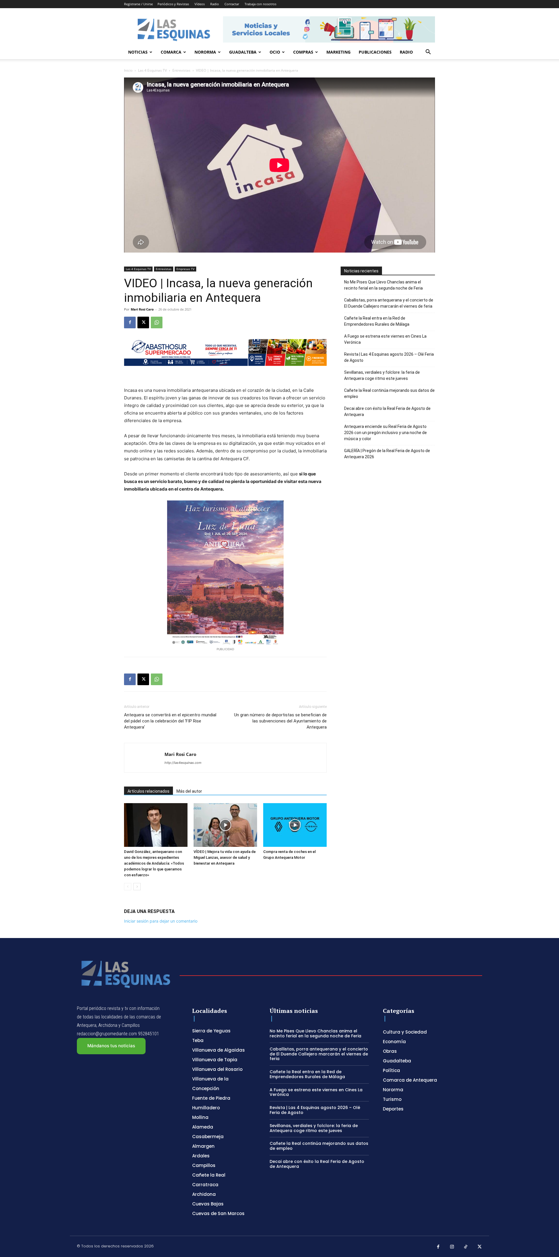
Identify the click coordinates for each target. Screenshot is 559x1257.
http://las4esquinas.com (182, 763)
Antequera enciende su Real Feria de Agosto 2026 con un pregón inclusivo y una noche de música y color (385, 432)
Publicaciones (375, 52)
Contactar (231, 4)
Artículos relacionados (148, 791)
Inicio (128, 70)
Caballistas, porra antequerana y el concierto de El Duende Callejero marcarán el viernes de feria (388, 303)
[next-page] (137, 886)
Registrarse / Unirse (138, 4)
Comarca (171, 52)
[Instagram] (452, 1247)
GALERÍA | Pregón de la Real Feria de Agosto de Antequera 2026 (387, 453)
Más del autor (189, 791)
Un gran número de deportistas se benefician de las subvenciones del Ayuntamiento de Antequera (280, 721)
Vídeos (199, 4)
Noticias (138, 52)
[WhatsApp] (156, 322)
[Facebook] (130, 322)
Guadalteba (242, 52)
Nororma (205, 52)
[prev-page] (127, 886)
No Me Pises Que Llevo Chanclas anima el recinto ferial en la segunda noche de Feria (383, 285)
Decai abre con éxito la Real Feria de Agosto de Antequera (387, 411)
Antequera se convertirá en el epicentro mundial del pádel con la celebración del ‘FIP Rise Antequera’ (170, 721)
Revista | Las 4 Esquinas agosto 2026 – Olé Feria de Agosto (389, 357)
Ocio (275, 52)
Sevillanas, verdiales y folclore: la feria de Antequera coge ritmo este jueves (382, 375)
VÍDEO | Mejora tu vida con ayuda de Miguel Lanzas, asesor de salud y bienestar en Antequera (225, 857)
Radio (214, 4)
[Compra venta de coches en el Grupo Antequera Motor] (295, 825)
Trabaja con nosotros (260, 4)
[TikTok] (465, 1247)
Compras (303, 52)
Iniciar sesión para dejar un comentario (160, 920)
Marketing (338, 52)
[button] (428, 52)
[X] (143, 322)
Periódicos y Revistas (173, 4)
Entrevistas (181, 70)
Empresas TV (185, 269)
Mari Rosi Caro (142, 309)
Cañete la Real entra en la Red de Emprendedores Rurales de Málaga (376, 321)
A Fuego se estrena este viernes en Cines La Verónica (385, 339)
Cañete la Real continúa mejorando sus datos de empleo (389, 393)
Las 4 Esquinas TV (152, 70)
